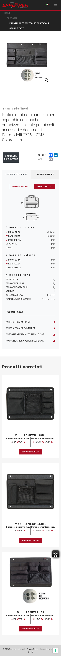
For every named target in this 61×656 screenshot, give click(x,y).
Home (7, 13)
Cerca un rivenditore (11, 157)
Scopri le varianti (30, 452)
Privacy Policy (32, 649)
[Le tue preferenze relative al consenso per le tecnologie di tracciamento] (55, 650)
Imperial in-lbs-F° (21, 187)
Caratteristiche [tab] (45, 174)
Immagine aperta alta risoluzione (25, 334)
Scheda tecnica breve (18, 322)
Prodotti (12, 18)
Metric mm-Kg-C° (45, 187)
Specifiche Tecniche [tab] (16, 174)
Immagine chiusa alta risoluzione (25, 340)
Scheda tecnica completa (20, 328)
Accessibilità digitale (48, 649)
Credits (30, 652)
